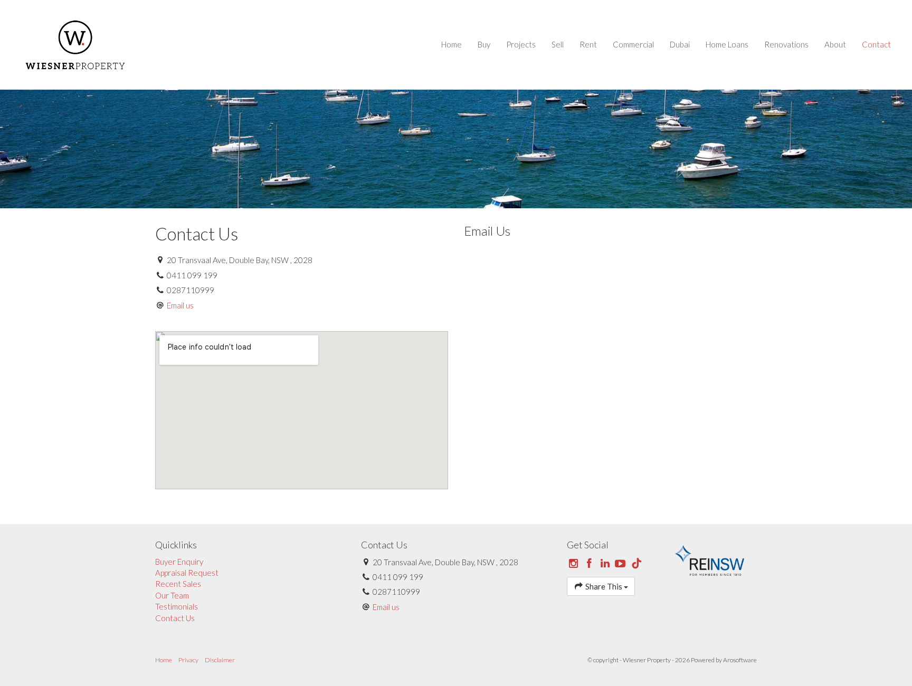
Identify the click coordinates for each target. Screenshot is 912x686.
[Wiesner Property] (75, 44)
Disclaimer (220, 660)
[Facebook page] (590, 563)
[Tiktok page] (636, 563)
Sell (558, 44)
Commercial (633, 44)
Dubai (680, 44)
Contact (876, 44)
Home (451, 44)
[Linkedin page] (606, 563)
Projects (521, 44)
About (835, 44)
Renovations (786, 44)
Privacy (188, 660)
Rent (588, 44)
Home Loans (727, 44)
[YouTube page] (622, 563)
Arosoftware (740, 660)
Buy (484, 44)
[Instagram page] (575, 563)
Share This (604, 586)
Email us (180, 305)
